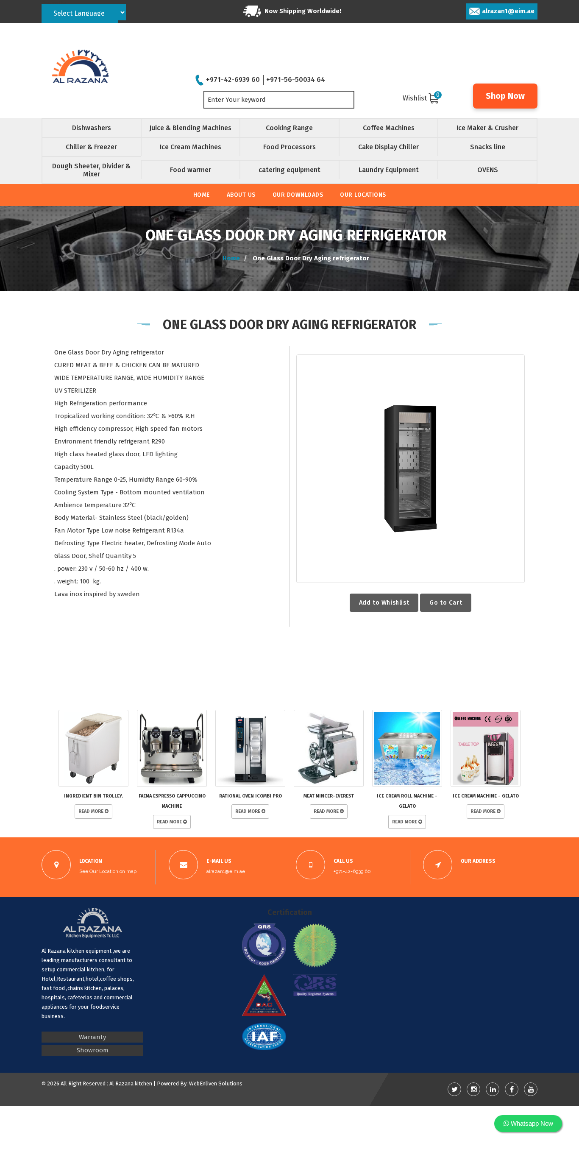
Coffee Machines (389, 128)
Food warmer (190, 170)
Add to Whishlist (384, 602)
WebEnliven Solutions (215, 1083)
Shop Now (505, 96)
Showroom (93, 1050)
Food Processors (289, 147)
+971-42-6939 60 (233, 79)
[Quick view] (410, 468)
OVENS (487, 170)
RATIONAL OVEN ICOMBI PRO (250, 796)
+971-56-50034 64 (295, 79)
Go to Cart (445, 602)
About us (241, 194)
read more (91, 811)
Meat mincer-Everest (328, 796)
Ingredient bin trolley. (93, 796)
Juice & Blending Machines (190, 128)
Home (201, 194)
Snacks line (487, 147)
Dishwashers (91, 128)
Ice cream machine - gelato (486, 796)
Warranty (92, 1037)
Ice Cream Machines (190, 147)
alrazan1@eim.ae (508, 11)
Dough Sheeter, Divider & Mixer (91, 170)
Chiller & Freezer (91, 147)
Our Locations (363, 194)
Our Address (478, 861)
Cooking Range (289, 128)
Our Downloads (298, 194)
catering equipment (289, 170)
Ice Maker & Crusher (487, 128)
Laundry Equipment (389, 170)
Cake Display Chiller (388, 147)
